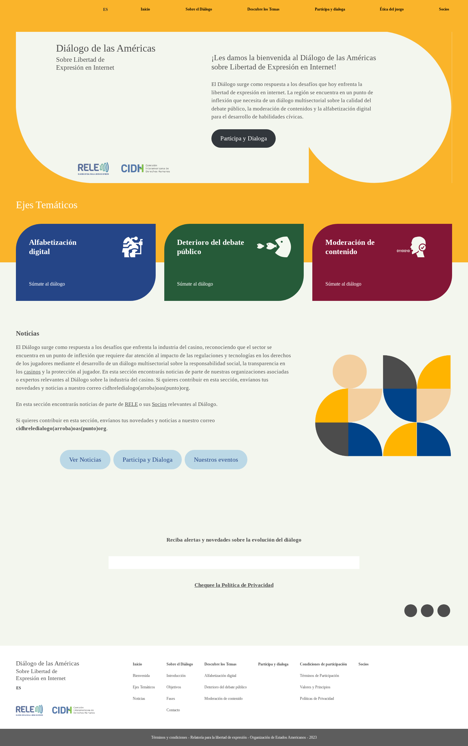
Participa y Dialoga (243, 138)
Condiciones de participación (323, 664)
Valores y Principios (315, 687)
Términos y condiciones (169, 737)
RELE (131, 404)
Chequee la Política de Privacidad (234, 585)
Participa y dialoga (330, 9)
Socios (444, 9)
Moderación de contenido (223, 698)
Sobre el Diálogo (180, 664)
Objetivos (174, 687)
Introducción (176, 675)
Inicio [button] (145, 9)
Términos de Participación (319, 675)
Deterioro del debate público (225, 687)
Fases (171, 698)
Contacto (173, 710)
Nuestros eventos (216, 459)
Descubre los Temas (220, 664)
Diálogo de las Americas (51, 9)
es (105, 9)
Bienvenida (141, 675)
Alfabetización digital (220, 675)
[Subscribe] (353, 562)
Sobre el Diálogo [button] (199, 9)
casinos (32, 372)
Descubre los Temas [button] (263, 9)
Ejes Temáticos (144, 687)
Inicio (137, 664)
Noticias (139, 698)
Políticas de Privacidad (317, 698)
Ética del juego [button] (392, 9)
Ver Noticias (85, 459)
